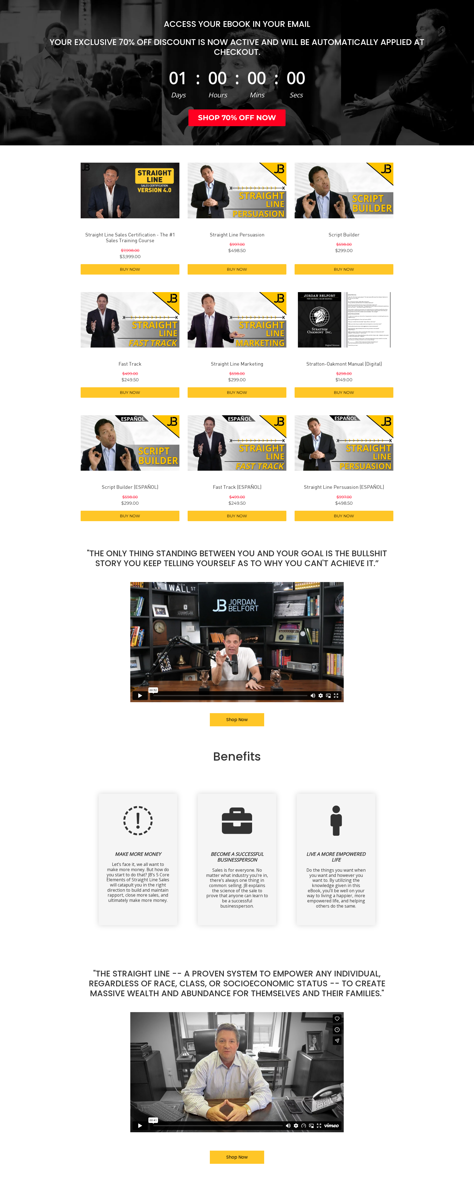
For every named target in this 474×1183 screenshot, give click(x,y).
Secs (296, 94)
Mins (256, 94)
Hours (217, 94)
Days (178, 94)
